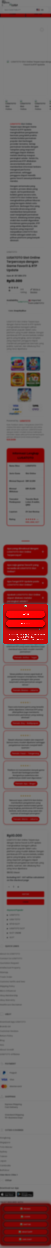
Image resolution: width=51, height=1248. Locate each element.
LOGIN (25, 614)
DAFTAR (25, 623)
